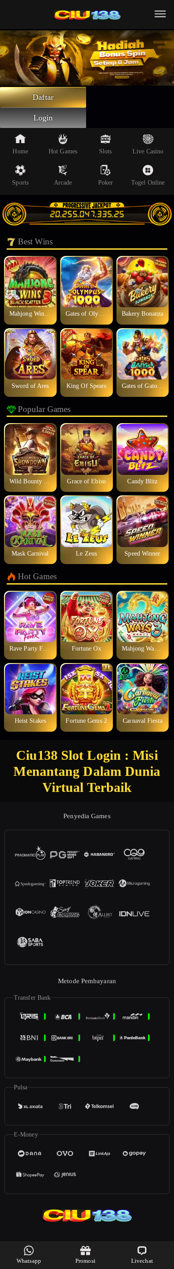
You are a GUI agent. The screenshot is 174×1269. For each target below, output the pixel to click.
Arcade (63, 182)
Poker (105, 182)
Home (20, 151)
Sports (20, 182)
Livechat (142, 1260)
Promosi (85, 1260)
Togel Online (148, 182)
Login (43, 117)
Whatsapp (29, 1260)
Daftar (43, 97)
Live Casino (148, 151)
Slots (105, 151)
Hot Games (63, 151)
